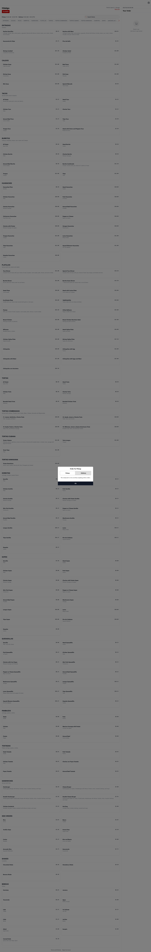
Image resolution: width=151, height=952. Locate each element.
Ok (75, 483)
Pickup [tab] (68, 473)
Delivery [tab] (83, 473)
